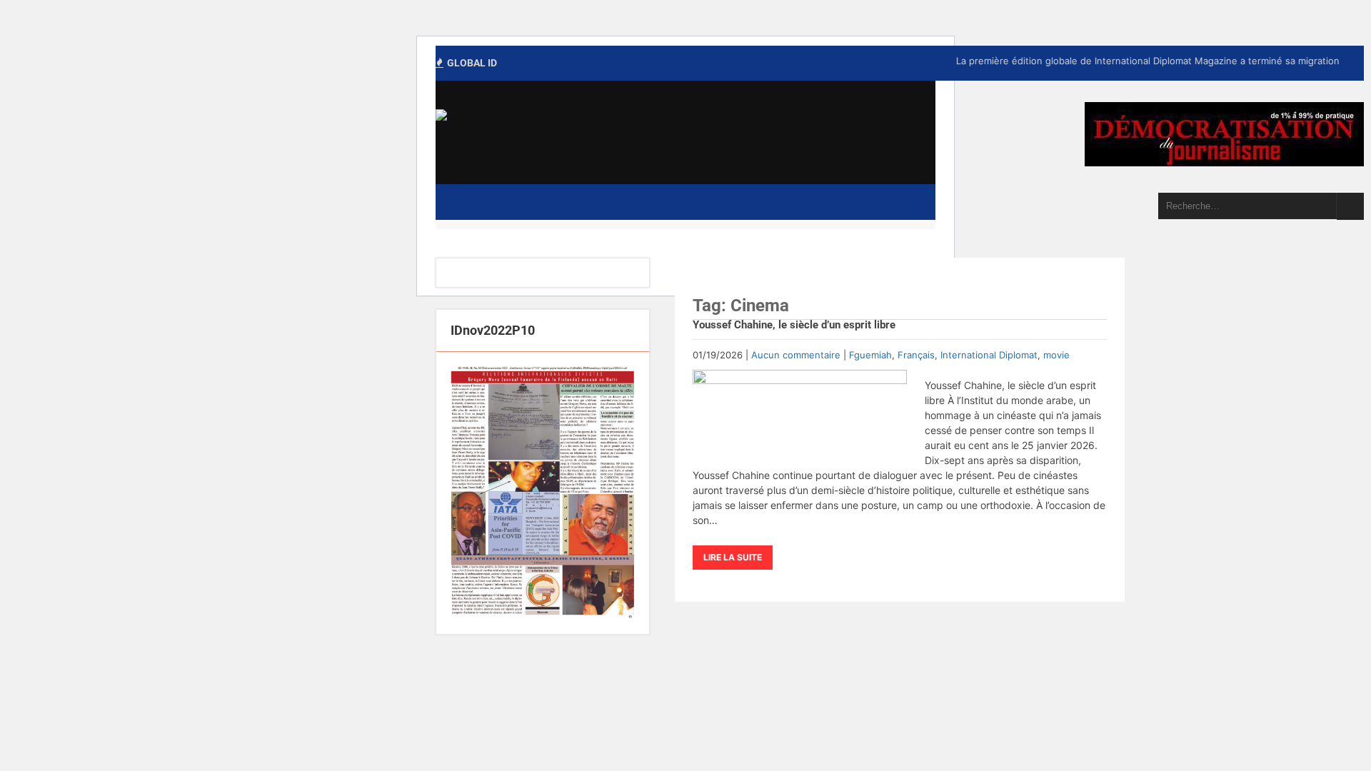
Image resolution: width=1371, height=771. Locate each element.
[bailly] (543, 493)
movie (1056, 355)
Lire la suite (732, 557)
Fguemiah (870, 355)
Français (916, 355)
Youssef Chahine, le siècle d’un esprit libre (794, 324)
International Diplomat (989, 355)
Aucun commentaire (795, 355)
